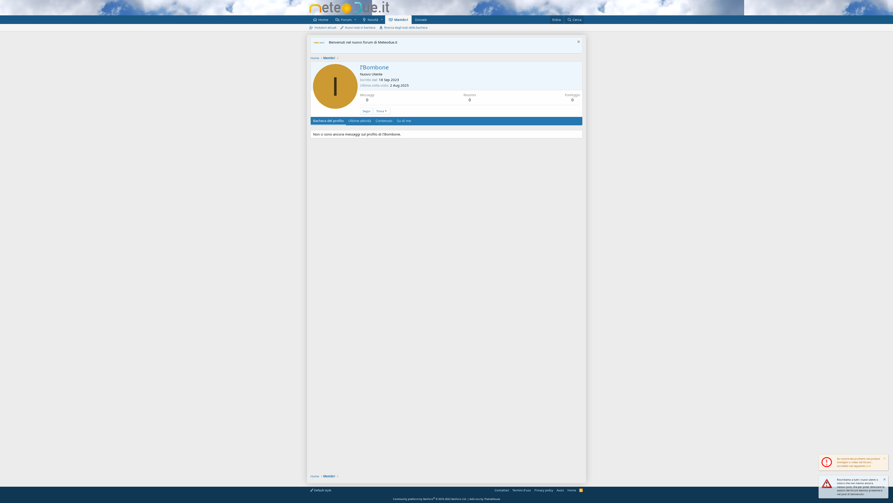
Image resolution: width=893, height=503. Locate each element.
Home (323, 19)
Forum (346, 19)
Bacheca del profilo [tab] (328, 120)
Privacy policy (543, 490)
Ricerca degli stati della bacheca (405, 27)
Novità (373, 19)
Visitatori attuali (325, 27)
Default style (322, 490)
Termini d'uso (521, 490)
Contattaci (502, 490)
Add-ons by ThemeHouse (485, 499)
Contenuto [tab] (384, 120)
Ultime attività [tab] (359, 120)
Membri (401, 19)
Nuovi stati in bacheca (360, 27)
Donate (421, 19)
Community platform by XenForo (430, 499)
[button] (355, 19)
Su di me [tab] (404, 120)
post (868, 466)
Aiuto (560, 490)
